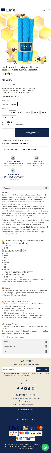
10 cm (5, 112)
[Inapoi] (49, 67)
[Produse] (3, 10)
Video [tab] (7, 342)
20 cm (20, 112)
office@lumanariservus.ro (26, 405)
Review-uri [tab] (9, 346)
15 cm (13, 112)
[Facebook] (17, 389)
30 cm (36, 112)
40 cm (5, 117)
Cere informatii (30, 150)
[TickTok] (29, 389)
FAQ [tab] (5, 351)
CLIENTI (25, 415)
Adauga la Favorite (10, 150)
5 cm (12, 117)
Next (49, 41)
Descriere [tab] (8, 188)
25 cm (28, 112)
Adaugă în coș (32, 133)
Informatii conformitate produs (13, 337)
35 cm (44, 112)
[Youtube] (25, 389)
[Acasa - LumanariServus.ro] (15, 10)
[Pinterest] (21, 389)
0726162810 (26, 402)
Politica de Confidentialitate (19, 375)
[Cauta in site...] (44, 10)
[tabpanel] (25, 39)
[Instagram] (33, 389)
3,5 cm (13, 104)
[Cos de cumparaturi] (48, 10)
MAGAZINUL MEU (24, 410)
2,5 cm (5, 104)
